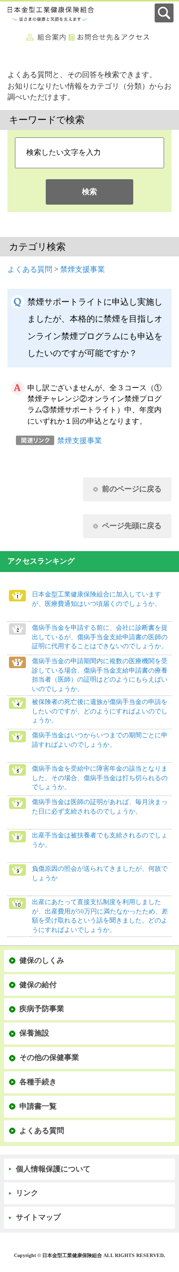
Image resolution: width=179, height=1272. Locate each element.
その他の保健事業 (49, 1057)
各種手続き (38, 1082)
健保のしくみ (41, 960)
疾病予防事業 (41, 1009)
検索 (89, 192)
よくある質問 (29, 269)
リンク (27, 1193)
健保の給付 (38, 985)
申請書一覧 (38, 1106)
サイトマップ (38, 1217)
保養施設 (34, 1033)
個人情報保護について (53, 1169)
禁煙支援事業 (82, 269)
